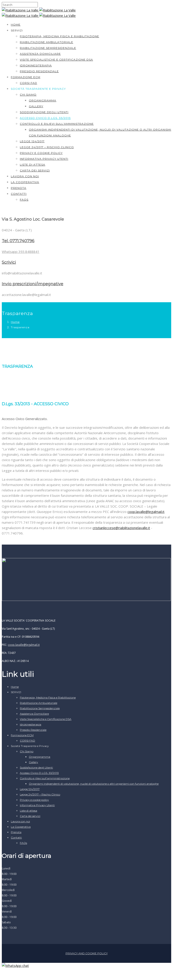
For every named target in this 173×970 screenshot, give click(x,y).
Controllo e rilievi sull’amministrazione (57, 123)
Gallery (36, 106)
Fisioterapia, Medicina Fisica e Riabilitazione (59, 36)
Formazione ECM (25, 77)
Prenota (18, 188)
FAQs (24, 199)
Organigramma (42, 100)
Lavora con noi (25, 176)
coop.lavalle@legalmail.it (24, 645)
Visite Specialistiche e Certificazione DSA (56, 59)
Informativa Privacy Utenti (44, 158)
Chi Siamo (28, 94)
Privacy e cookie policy (41, 153)
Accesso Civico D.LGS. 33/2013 (45, 118)
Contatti (19, 193)
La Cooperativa (25, 182)
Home (15, 24)
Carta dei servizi (35, 170)
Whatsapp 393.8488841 (20, 251)
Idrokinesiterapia (36, 65)
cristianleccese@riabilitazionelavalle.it (121, 528)
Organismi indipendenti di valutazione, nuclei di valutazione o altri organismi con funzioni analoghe (94, 783)
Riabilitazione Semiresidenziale (48, 48)
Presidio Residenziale (39, 71)
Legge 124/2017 (32, 141)
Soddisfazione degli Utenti (44, 112)
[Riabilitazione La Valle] (20, 10)
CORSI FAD (28, 83)
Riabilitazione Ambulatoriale (46, 42)
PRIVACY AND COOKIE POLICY (87, 953)
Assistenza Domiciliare (40, 53)
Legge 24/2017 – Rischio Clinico (47, 147)
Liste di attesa (32, 164)
